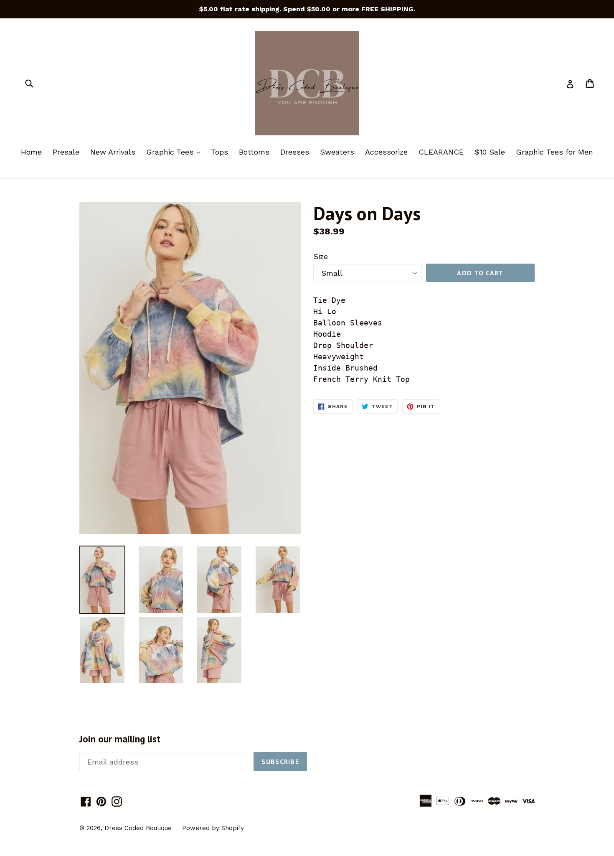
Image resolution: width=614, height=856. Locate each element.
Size (320, 256)
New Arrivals (112, 151)
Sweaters (337, 151)
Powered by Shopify (213, 828)
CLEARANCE (441, 151)
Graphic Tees (175, 151)
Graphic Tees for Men (554, 151)
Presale (66, 151)
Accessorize (386, 151)
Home (31, 151)
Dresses (294, 151)
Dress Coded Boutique (139, 828)
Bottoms (254, 151)
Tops (219, 151)
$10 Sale (489, 151)
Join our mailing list (119, 739)
